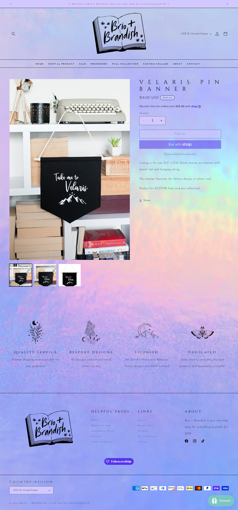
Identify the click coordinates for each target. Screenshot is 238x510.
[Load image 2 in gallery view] (45, 275)
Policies (96, 436)
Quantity (144, 113)
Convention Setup (102, 431)
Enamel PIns (146, 426)
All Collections (147, 436)
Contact (143, 442)
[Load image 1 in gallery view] (20, 275)
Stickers (143, 431)
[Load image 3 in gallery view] (69, 275)
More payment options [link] (180, 153)
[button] (13, 34)
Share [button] (147, 200)
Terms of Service (102, 442)
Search (142, 420)
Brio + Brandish (33, 503)
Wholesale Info (101, 426)
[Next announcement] (227, 3)
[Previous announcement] (11, 3)
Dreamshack (79, 503)
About (95, 420)
